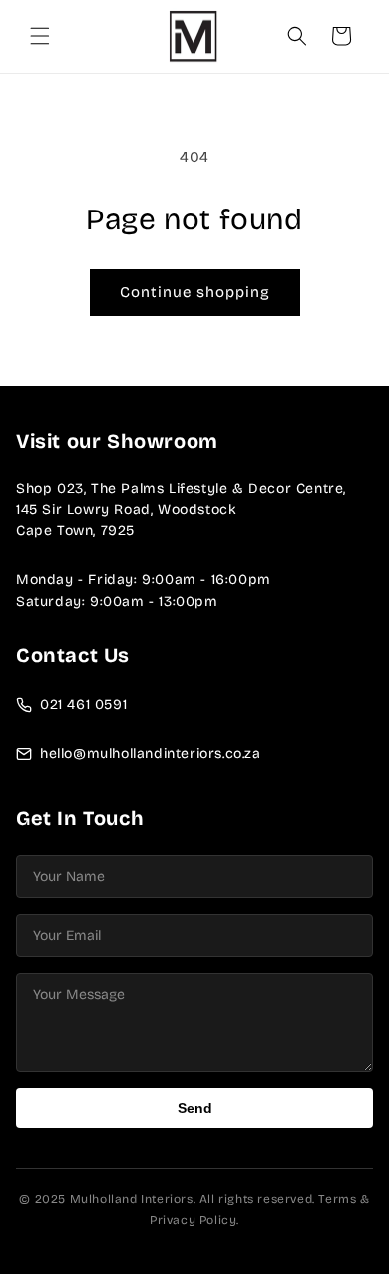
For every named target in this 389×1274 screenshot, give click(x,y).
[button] (40, 36)
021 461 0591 (83, 704)
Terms (337, 1199)
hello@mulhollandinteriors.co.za (150, 753)
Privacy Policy (193, 1220)
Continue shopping (195, 292)
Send (195, 1108)
